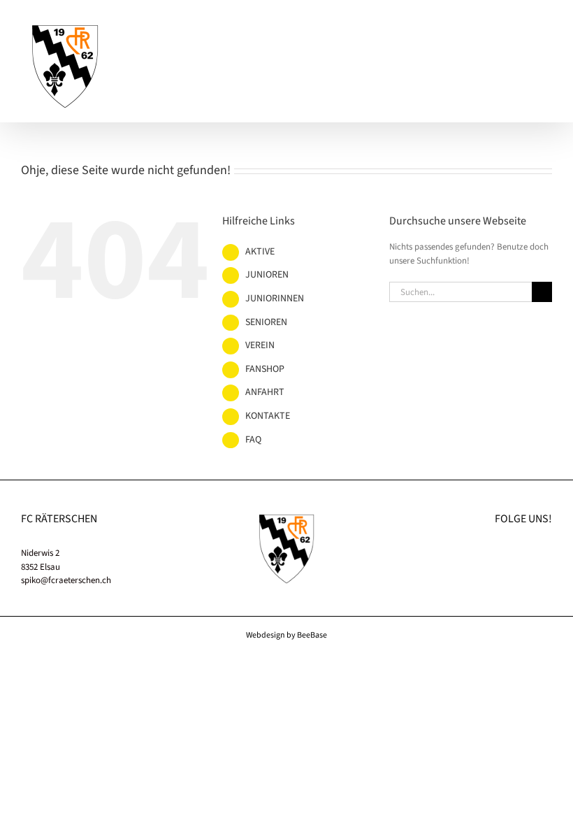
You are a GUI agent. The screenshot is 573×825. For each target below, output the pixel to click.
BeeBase (312, 635)
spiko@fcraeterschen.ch (66, 580)
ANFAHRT (264, 392)
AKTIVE (260, 252)
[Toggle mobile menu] (546, 31)
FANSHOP (264, 369)
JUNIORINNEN (274, 299)
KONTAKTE (267, 416)
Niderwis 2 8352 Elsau (40, 560)
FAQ (253, 440)
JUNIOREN (267, 275)
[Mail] (548, 552)
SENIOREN (266, 322)
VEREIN (260, 345)
